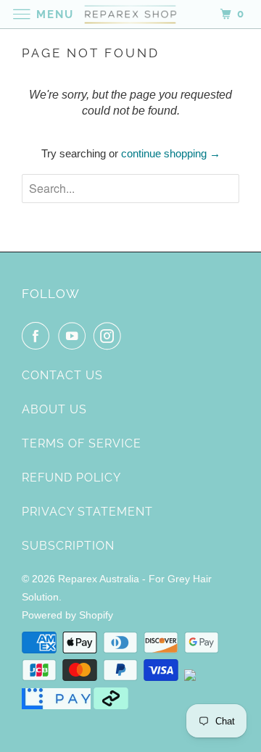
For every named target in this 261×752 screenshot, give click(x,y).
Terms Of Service (81, 443)
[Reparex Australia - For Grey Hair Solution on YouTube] (74, 336)
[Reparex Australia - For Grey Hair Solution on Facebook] (38, 336)
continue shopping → (170, 153)
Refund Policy (71, 477)
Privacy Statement (87, 511)
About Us (54, 409)
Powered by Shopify (67, 615)
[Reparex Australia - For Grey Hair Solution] (130, 14)
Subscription (68, 546)
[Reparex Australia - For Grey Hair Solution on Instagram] (110, 336)
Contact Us (62, 375)
